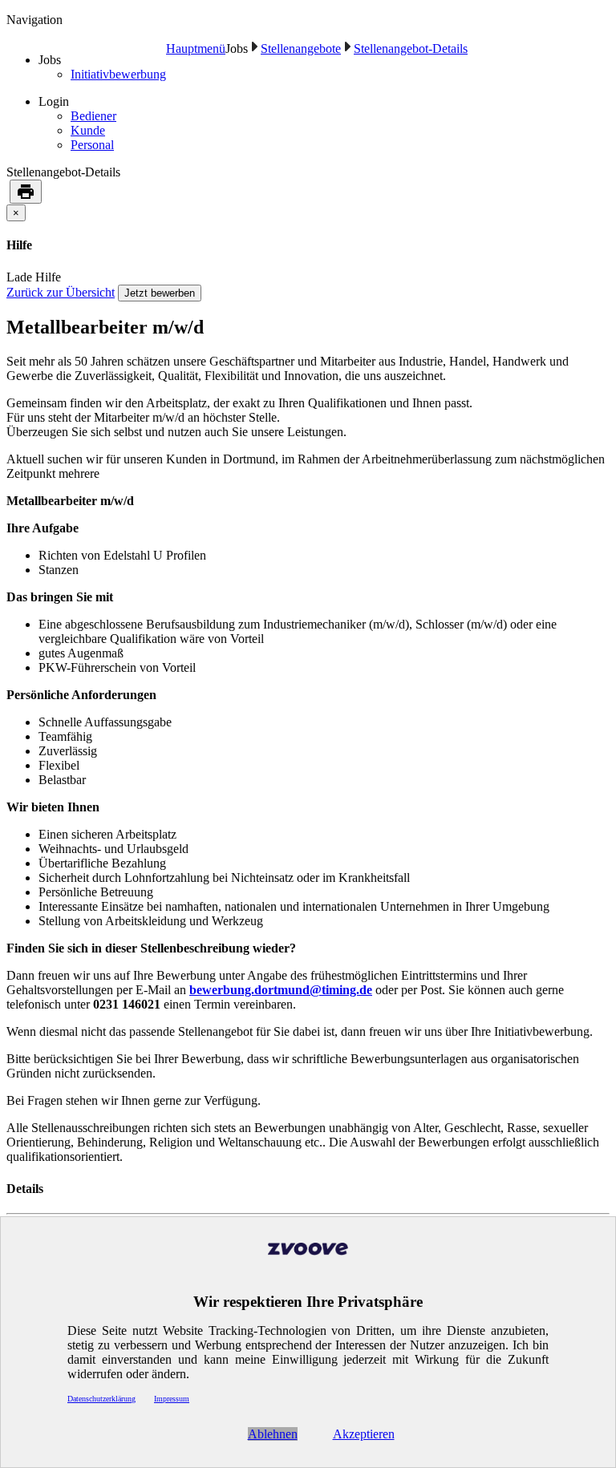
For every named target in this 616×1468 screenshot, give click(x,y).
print (25, 191)
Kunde (88, 130)
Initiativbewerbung (118, 74)
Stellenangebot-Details (411, 48)
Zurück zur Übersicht (60, 292)
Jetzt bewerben (159, 293)
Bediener (93, 116)
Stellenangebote (301, 48)
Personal (92, 145)
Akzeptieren (364, 1434)
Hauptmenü (195, 48)
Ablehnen (273, 1434)
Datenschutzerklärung (101, 1398)
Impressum (171, 1398)
